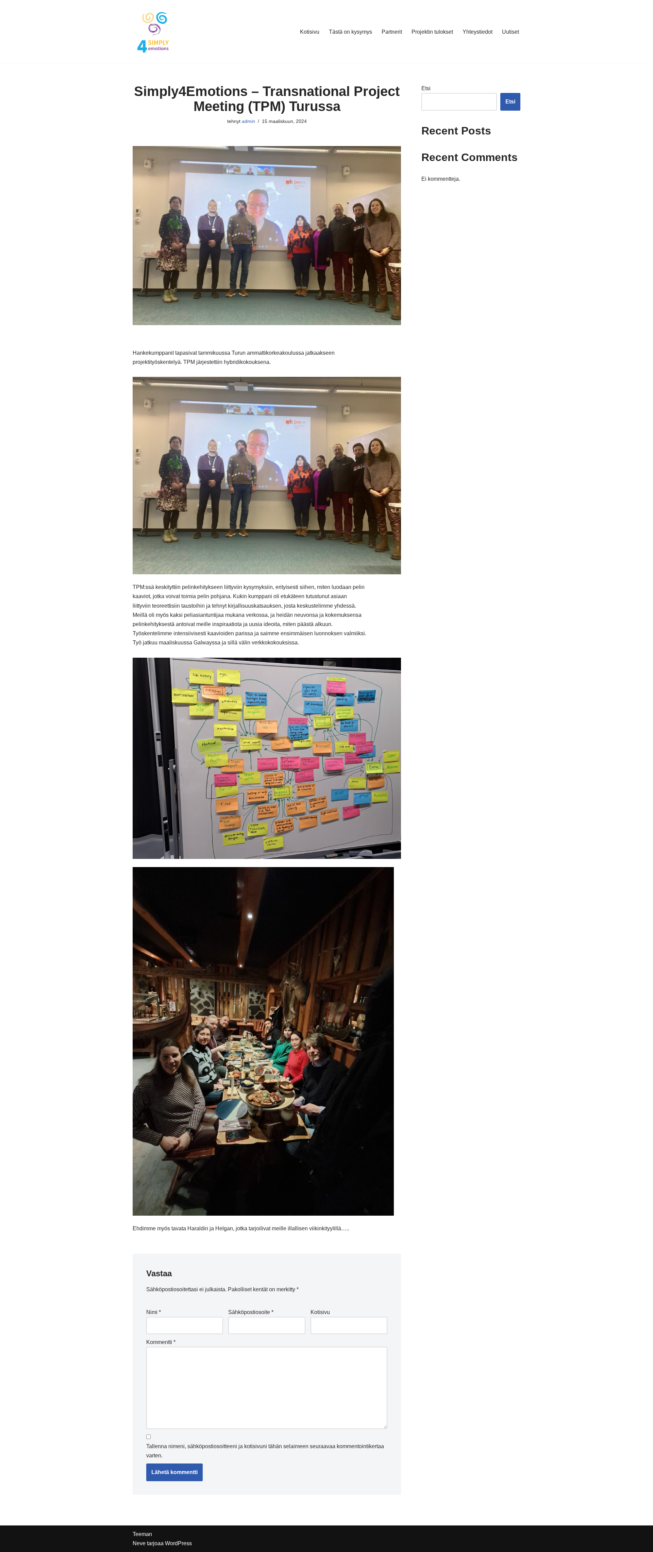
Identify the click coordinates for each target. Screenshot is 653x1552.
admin (248, 121)
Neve (139, 1543)
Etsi (426, 88)
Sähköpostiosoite (250, 1312)
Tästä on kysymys (350, 32)
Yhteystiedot (477, 32)
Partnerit (392, 32)
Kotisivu (309, 32)
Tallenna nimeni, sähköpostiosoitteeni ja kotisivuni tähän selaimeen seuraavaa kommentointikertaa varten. (265, 1450)
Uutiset (510, 32)
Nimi (153, 1312)
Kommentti (160, 1342)
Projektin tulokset (432, 32)
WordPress (178, 1543)
